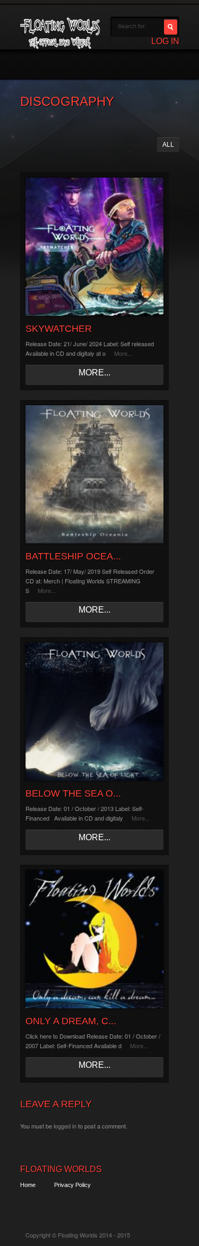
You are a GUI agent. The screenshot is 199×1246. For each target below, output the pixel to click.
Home (28, 1185)
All (168, 144)
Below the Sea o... (73, 793)
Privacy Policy (72, 1185)
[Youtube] (86, 1204)
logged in (65, 1126)
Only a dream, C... (70, 1021)
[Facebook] (47, 1204)
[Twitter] (27, 1204)
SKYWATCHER (58, 328)
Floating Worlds (61, 1169)
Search (170, 27)
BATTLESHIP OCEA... (73, 556)
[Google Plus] (66, 1204)
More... (123, 353)
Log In (165, 41)
